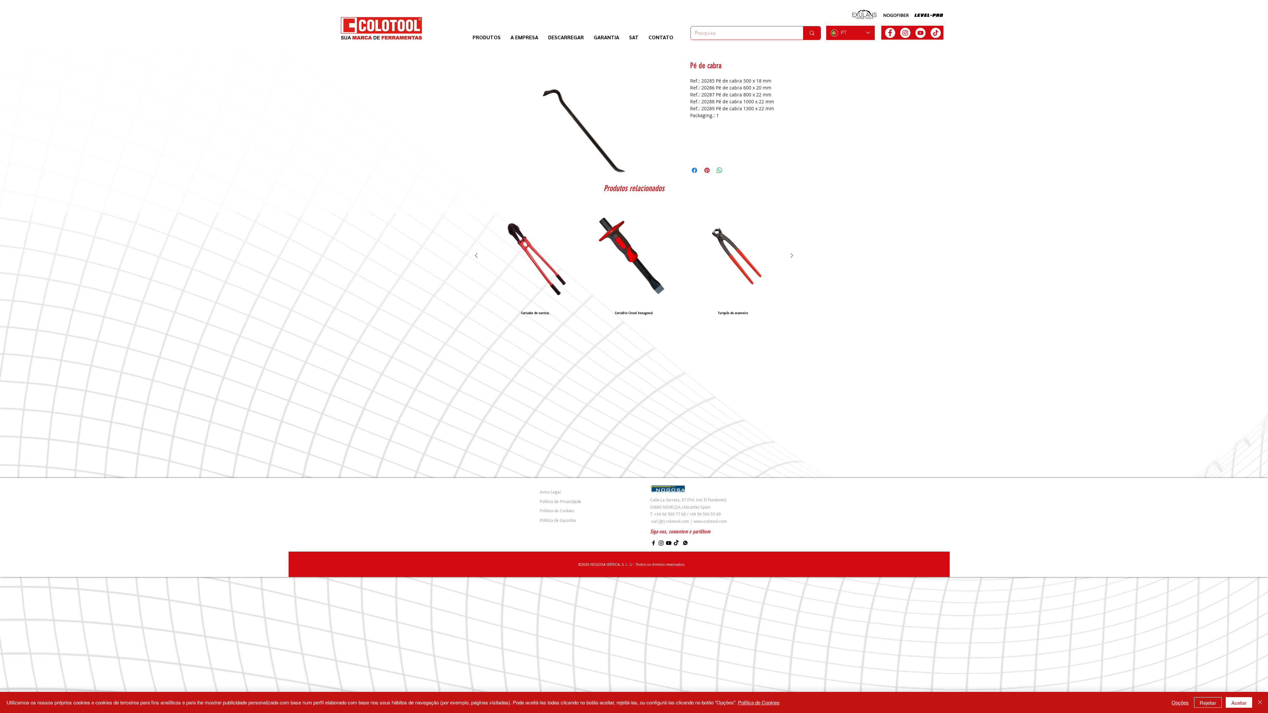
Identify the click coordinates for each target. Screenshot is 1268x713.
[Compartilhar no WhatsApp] (719, 170)
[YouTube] (668, 543)
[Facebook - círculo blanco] (890, 33)
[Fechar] (1260, 702)
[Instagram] (661, 543)
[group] (634, 260)
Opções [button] (1180, 702)
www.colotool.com (710, 521)
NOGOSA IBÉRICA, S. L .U (611, 564)
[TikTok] (936, 33)
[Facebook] (653, 543)
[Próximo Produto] (792, 255)
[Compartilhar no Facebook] (694, 170)
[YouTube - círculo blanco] (920, 33)
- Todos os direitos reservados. (658, 564)
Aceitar (1239, 702)
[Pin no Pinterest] (707, 170)
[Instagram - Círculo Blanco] (905, 33)
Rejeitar (1208, 702)
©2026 (584, 564)
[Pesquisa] (812, 33)
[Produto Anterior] (476, 255)
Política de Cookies (759, 702)
